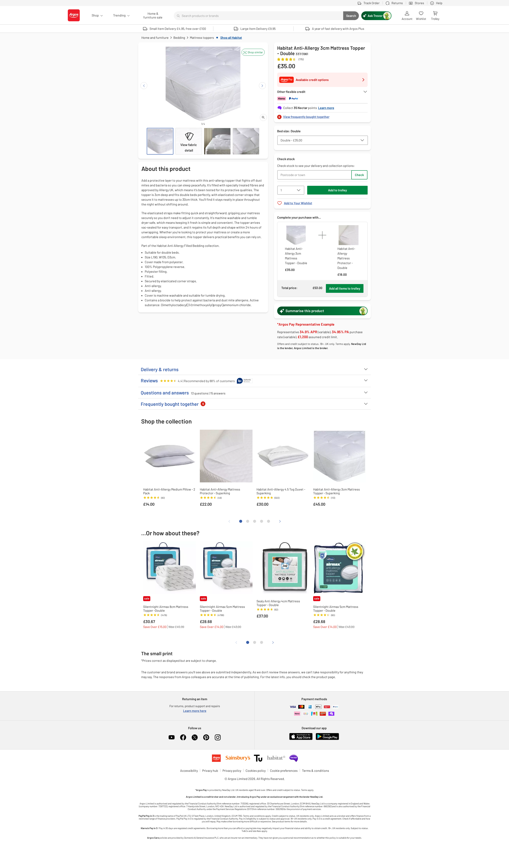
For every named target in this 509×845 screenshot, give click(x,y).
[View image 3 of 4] (217, 141)
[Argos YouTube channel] (171, 737)
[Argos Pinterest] (206, 737)
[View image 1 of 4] (160, 141)
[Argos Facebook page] (183, 737)
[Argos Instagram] (217, 737)
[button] (253, 52)
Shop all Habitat (231, 37)
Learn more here (194, 711)
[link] (322, 115)
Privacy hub (210, 770)
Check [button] (359, 175)
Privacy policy (231, 770)
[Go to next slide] (262, 85)
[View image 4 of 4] (246, 141)
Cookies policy (256, 770)
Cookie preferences (284, 770)
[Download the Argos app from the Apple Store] (301, 739)
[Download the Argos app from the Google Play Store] (327, 739)
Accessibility (189, 770)
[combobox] (258, 15)
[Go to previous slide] (143, 85)
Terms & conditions (315, 770)
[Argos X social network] (194, 737)
